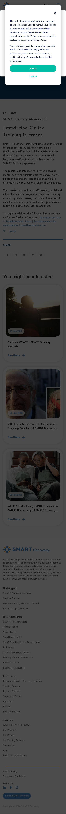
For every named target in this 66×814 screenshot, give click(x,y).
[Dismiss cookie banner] (55, 13)
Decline (33, 76)
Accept (33, 68)
